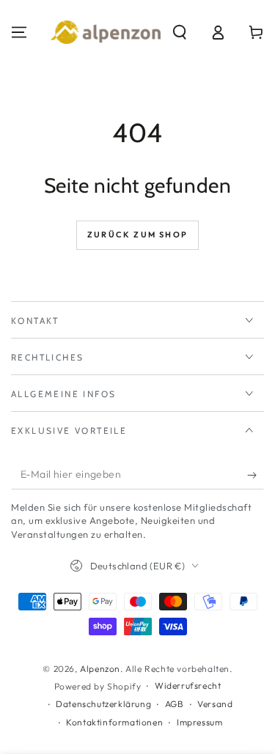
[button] (180, 32)
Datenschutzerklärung (103, 703)
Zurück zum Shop (137, 234)
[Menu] (19, 32)
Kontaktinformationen (114, 722)
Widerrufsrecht (188, 685)
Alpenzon (100, 668)
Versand (214, 703)
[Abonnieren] (255, 475)
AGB (174, 703)
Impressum (199, 722)
